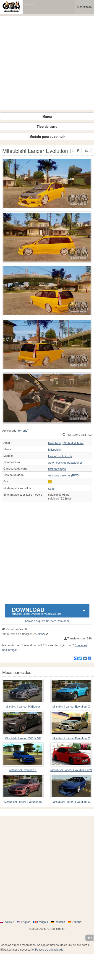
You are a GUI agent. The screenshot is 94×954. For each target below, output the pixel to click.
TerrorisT (23, 430)
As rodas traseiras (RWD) (64, 475)
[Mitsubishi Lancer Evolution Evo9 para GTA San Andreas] (71, 754)
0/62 (41, 634)
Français (42, 922)
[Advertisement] (47, 63)
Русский (9, 922)
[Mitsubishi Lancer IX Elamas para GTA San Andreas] (23, 691)
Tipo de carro (47, 126)
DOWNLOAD (36, 610)
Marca (47, 116)
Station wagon (57, 469)
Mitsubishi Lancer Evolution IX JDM (71, 738)
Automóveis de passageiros (65, 462)
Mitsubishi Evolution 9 (23, 770)
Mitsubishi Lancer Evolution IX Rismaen (71, 706)
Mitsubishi (54, 449)
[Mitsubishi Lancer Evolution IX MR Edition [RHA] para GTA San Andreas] (23, 786)
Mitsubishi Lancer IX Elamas (23, 706)
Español (77, 922)
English (25, 922)
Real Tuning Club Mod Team (66, 443)
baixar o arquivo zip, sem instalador (47, 621)
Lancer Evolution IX (60, 456)
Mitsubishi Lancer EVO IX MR (23, 738)
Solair (51, 488)
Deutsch (60, 922)
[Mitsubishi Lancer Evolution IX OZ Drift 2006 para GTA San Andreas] (71, 786)
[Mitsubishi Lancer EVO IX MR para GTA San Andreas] (23, 723)
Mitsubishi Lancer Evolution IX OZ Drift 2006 (71, 802)
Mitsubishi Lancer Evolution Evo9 (71, 770)
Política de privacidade (49, 949)
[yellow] (50, 482)
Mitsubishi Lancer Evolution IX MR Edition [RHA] (23, 802)
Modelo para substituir (47, 136)
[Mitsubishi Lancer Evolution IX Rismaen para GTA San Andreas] (71, 691)
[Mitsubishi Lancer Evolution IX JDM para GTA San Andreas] (71, 723)
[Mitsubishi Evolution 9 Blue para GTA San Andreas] (23, 754)
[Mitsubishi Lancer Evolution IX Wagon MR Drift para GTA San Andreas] (47, 183)
